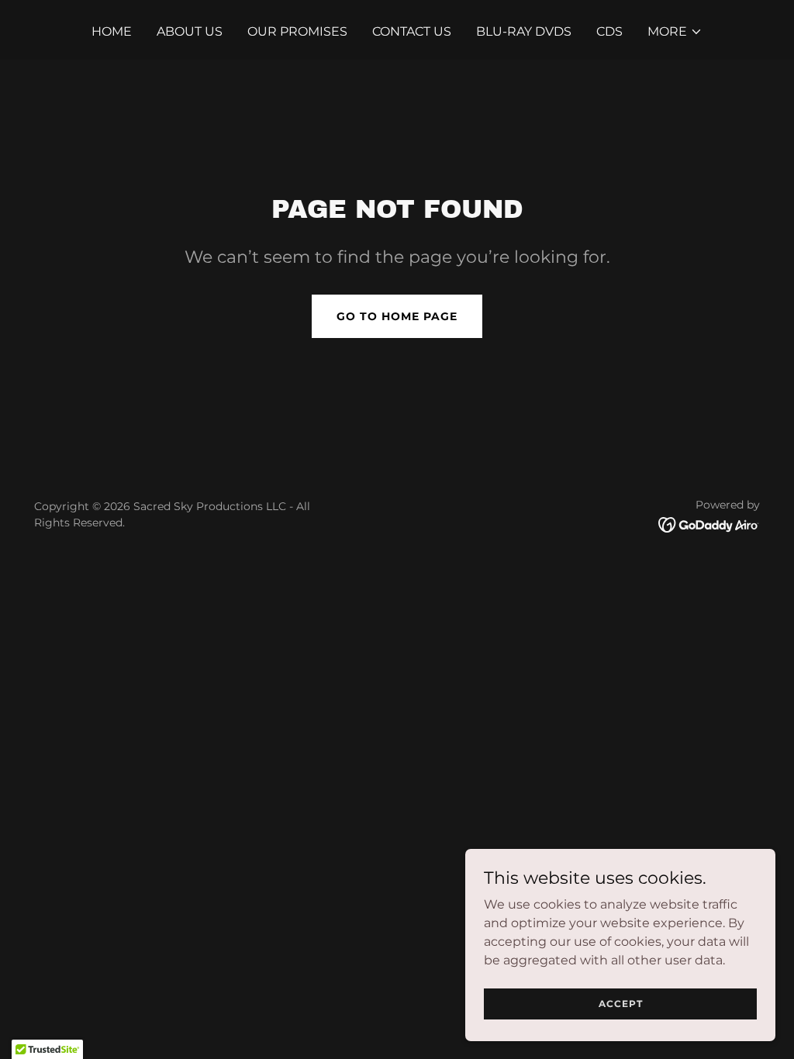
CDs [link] (609, 31)
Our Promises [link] (297, 31)
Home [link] (111, 31)
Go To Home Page (397, 316)
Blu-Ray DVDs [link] (523, 31)
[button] (675, 31)
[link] (709, 523)
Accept (621, 1003)
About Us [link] (190, 31)
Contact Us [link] (411, 31)
